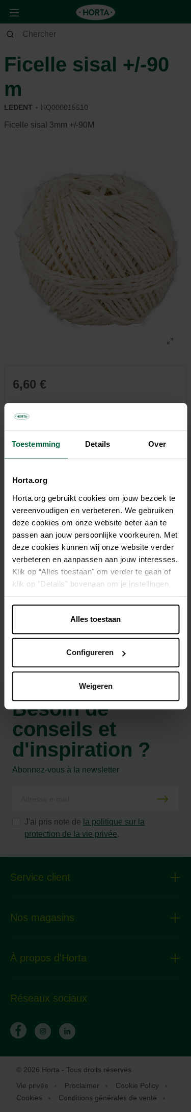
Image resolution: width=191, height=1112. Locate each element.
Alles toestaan (95, 619)
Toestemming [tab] (36, 444)
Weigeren (96, 686)
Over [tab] (157, 444)
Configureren (90, 652)
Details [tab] (97, 444)
